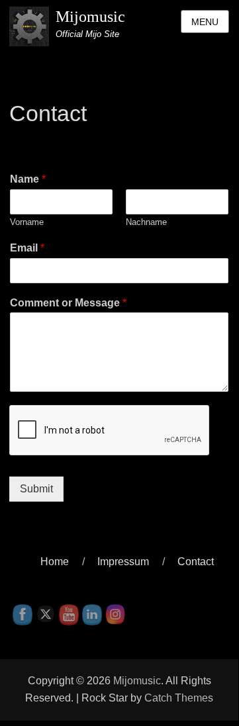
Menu (204, 22)
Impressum (123, 561)
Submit (36, 488)
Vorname (27, 222)
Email (27, 247)
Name (28, 179)
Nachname (146, 222)
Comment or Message (68, 302)
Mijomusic (90, 16)
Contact (195, 561)
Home (54, 561)
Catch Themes (178, 697)
